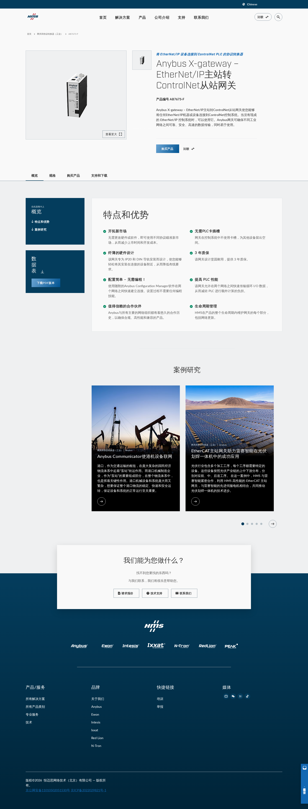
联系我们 (201, 17)
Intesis (95, 722)
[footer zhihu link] (240, 696)
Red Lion (97, 738)
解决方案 (122, 17)
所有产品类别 (35, 706)
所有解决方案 (35, 699)
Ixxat (94, 730)
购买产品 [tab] (73, 175)
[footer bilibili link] (226, 696)
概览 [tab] (34, 175)
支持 (181, 17)
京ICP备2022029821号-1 (88, 790)
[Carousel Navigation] (273, 524)
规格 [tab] (52, 175)
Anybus (96, 706)
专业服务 (32, 714)
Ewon (95, 714)
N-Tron (96, 746)
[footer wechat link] (233, 696)
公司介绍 (162, 17)
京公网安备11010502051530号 (48, 790)
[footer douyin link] (247, 696)
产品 (142, 17)
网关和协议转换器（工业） (50, 33)
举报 (160, 706)
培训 (160, 699)
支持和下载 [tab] (99, 175)
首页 (103, 17)
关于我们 (97, 699)
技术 (29, 722)
